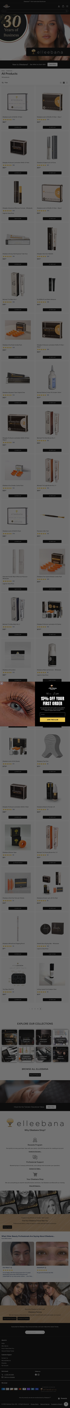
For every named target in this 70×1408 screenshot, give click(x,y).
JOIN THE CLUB (52, 720)
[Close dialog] (2, 683)
